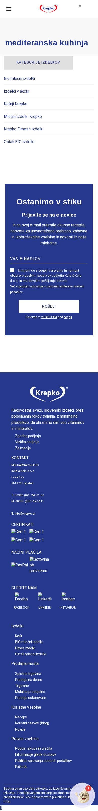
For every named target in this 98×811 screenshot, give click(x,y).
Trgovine (22, 686)
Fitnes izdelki (25, 648)
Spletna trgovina (28, 674)
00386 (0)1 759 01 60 (29, 495)
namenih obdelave (60, 286)
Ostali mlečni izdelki (30, 654)
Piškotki (21, 767)
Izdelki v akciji (16, 91)
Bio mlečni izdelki (19, 78)
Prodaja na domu (28, 680)
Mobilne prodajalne (30, 692)
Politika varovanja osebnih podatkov (43, 761)
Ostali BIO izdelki (19, 141)
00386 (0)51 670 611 (29, 501)
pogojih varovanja (31, 286)
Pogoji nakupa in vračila (33, 748)
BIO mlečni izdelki (29, 642)
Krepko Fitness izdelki (23, 129)
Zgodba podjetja (28, 436)
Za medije (23, 448)
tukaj (7, 801)
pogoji (68, 317)
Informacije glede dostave (35, 754)
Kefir (18, 636)
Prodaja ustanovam (30, 698)
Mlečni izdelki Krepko (23, 116)
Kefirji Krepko (15, 103)
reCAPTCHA (49, 317)
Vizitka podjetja (27, 442)
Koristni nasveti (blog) (32, 723)
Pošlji (49, 306)
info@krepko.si (25, 513)
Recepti (21, 717)
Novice (20, 729)
